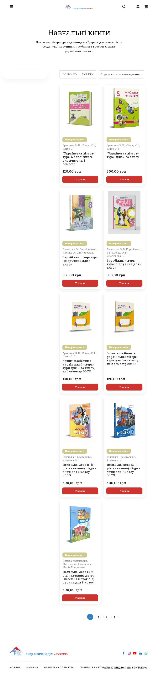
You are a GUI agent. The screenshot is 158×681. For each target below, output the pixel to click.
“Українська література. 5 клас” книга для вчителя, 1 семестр (79, 159)
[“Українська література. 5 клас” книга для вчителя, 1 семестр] (80, 108)
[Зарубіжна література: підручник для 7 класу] (124, 212)
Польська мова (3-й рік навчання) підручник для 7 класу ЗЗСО (123, 470)
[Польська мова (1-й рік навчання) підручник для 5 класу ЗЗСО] (80, 420)
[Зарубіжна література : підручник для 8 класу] (80, 212)
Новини (15, 667)
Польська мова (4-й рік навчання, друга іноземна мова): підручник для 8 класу (79, 577)
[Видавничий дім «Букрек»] (79, 6)
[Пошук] (124, 6)
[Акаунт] (138, 6)
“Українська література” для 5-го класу (123, 155)
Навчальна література (59, 667)
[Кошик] (146, 6)
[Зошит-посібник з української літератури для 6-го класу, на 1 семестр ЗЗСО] (80, 316)
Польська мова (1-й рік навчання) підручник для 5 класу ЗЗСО (79, 470)
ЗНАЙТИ (87, 74)
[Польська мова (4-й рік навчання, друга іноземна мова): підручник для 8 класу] (80, 524)
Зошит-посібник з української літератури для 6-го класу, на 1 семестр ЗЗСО (79, 366)
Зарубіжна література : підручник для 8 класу (80, 261)
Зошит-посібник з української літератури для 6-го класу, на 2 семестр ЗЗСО (123, 359)
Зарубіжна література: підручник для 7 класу (124, 264)
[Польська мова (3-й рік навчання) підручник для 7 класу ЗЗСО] (124, 420)
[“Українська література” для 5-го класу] (124, 108)
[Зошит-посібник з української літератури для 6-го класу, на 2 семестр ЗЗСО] (124, 316)
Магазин (32, 667)
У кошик (80, 179)
